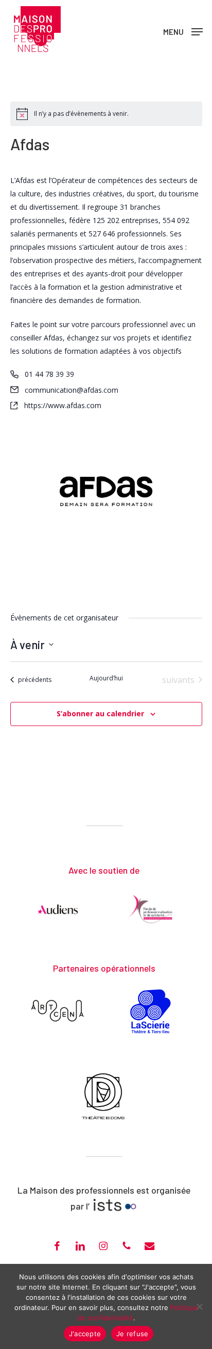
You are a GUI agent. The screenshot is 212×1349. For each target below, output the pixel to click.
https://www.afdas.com (62, 405)
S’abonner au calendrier (100, 713)
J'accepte (85, 1334)
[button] (183, 31)
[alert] (81, 114)
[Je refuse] (199, 1306)
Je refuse (132, 1334)
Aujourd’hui (106, 678)
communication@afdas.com (71, 390)
